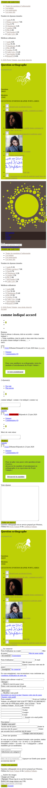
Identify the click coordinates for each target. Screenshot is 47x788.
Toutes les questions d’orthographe (17, 6)
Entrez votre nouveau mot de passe (13, 686)
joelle (9, 20)
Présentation (9, 233)
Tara (8, 24)
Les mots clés (10, 12)
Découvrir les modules (15, 477)
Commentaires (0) (11, 354)
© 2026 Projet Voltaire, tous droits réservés (16, 60)
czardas (10, 28)
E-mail (37, 660)
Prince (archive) (13, 22)
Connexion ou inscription (10, 247)
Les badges (9, 8)
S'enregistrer (16, 656)
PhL (8, 30)
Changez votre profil (8, 697)
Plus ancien (9, 388)
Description (5, 722)
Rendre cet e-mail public (34, 717)
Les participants (11, 10)
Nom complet (6, 699)
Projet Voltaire (14, 527)
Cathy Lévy (11, 34)
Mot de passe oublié (36, 653)
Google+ (25, 712)
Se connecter (16, 669)
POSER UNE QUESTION (10, 2)
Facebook (26, 708)
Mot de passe (27, 662)
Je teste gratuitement (15, 372)
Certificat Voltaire (30, 527)
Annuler (4, 411)
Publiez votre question (9, 765)
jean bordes (11, 32)
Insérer (4, 786)
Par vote (8, 386)
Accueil (4, 309)
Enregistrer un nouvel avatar (11, 695)
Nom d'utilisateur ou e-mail (11, 651)
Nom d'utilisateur (7, 660)
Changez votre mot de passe (32, 695)
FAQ (7, 235)
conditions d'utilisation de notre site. (14, 675)
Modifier (4, 408)
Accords (42, 348)
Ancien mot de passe (8, 727)
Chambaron (11, 26)
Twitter (25, 710)
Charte (7, 239)
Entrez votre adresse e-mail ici (11, 679)
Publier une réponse (8, 522)
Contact (8, 237)
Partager (8, 352)
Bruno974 (11, 56)
